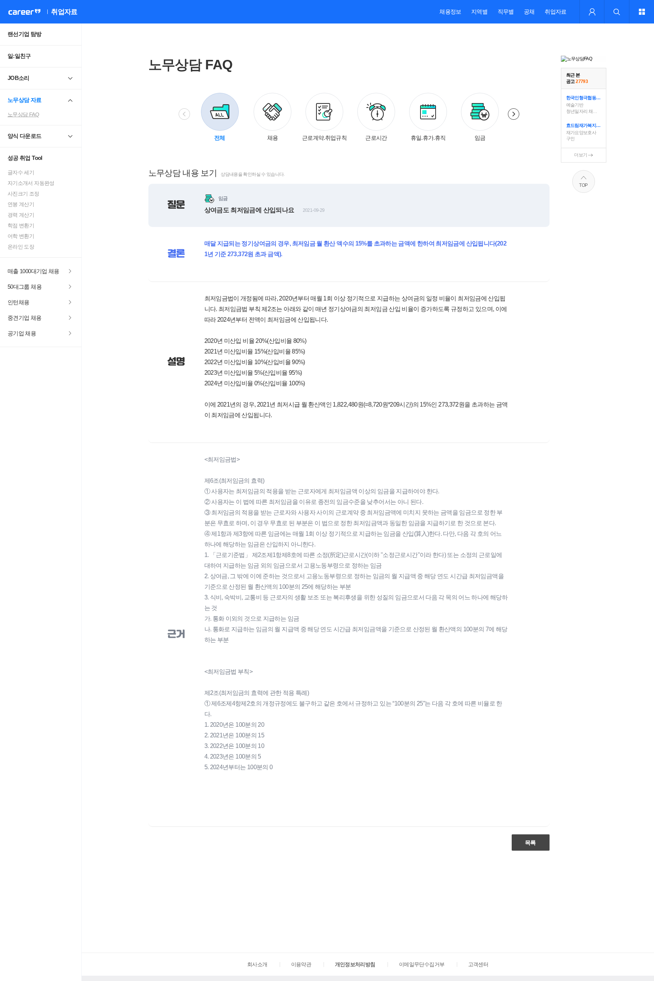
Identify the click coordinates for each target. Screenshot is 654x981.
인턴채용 (18, 302)
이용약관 (301, 964)
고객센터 (478, 964)
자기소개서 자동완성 (31, 183)
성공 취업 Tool (25, 158)
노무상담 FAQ (23, 114)
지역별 (479, 11)
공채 (529, 11)
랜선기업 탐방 (25, 34)
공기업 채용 (22, 333)
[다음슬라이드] (513, 114)
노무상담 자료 (25, 100)
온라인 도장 (21, 247)
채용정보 (450, 11)
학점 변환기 (21, 225)
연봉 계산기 (21, 204)
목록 (530, 842)
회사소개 (257, 964)
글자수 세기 (21, 172)
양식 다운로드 (25, 136)
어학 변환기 (21, 236)
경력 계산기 (21, 215)
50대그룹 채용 (25, 286)
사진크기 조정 (23, 194)
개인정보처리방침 (355, 964)
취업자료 (555, 11)
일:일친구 (19, 56)
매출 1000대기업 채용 (33, 271)
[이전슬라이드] (184, 114)
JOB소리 (19, 78)
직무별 (506, 11)
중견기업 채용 (25, 317)
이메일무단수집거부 (421, 964)
